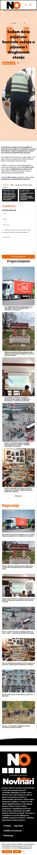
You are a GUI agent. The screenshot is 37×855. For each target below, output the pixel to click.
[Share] (17, 770)
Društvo (5, 531)
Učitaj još (18, 496)
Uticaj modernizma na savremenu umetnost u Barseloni (18, 695)
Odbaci (17, 851)
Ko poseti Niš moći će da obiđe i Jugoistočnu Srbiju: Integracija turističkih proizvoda (27, 196)
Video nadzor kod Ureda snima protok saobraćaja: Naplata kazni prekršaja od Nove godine (9, 196)
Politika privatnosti (24, 848)
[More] (29, 23)
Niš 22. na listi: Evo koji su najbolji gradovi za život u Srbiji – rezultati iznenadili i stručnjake (17, 444)
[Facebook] (4, 770)
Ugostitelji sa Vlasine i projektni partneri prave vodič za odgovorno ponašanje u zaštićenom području (17, 399)
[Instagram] (11, 770)
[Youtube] (24, 770)
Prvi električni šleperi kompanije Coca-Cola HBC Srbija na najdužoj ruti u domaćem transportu (18, 308)
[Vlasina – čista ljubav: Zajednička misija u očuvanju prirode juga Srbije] (18, 712)
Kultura (5, 691)
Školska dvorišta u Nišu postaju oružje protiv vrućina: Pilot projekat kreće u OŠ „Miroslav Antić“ (19, 353)
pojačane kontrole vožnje (23, 185)
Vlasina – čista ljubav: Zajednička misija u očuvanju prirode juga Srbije (16, 726)
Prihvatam (7, 851)
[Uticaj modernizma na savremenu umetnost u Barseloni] (18, 681)
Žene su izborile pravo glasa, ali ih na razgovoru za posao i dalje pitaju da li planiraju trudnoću (18, 490)
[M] (13, 5)
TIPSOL (5, 187)
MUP (12, 185)
